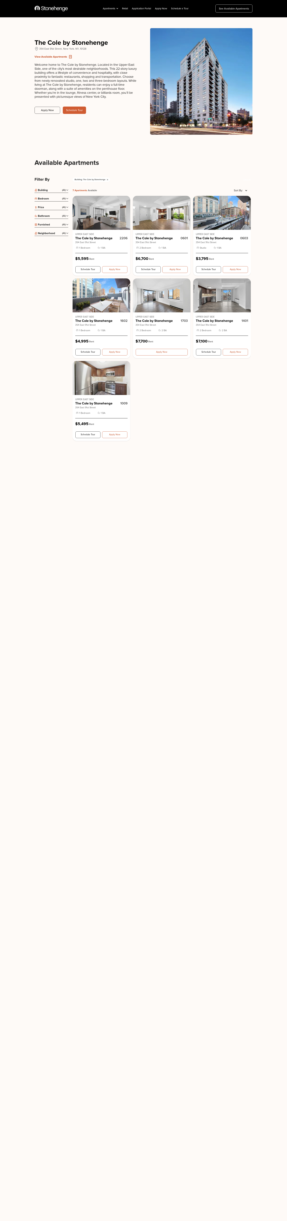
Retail (125, 8)
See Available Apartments (234, 8)
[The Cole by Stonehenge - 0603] (222, 213)
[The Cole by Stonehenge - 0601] (162, 213)
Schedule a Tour (180, 8)
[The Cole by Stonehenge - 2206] (101, 213)
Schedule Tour (74, 110)
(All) (64, 190)
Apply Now (161, 8)
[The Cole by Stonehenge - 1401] (222, 295)
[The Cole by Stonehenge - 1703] (162, 295)
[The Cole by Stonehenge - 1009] (101, 378)
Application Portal (141, 8)
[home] (51, 8)
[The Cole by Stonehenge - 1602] (101, 295)
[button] (110, 8)
